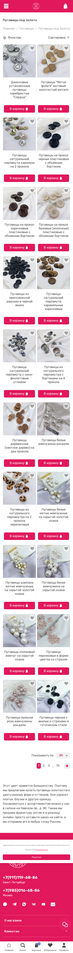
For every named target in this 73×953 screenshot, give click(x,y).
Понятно (36, 857)
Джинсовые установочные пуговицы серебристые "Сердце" (19, 89)
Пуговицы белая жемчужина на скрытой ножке (53, 586)
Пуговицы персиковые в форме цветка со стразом (53, 655)
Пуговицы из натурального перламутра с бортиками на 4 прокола (53, 374)
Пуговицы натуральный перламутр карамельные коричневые (53, 301)
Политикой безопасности (42, 849)
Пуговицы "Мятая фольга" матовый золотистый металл (53, 85)
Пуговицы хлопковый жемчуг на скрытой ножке (19, 655)
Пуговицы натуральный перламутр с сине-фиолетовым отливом (19, 374)
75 (58, 765)
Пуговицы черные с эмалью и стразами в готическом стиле (53, 721)
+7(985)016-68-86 (21, 890)
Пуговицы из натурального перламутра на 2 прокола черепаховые (19, 517)
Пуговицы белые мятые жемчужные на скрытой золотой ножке (53, 515)
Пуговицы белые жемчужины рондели (53, 442)
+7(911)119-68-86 (20, 877)
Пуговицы (26, 28)
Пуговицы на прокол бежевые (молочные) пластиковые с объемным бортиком (54, 230)
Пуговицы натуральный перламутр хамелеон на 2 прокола (19, 160)
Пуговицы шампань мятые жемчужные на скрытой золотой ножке (19, 588)
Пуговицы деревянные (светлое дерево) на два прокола (19, 445)
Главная (9, 28)
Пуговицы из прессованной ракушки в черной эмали (20, 299)
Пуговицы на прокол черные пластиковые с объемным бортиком (53, 160)
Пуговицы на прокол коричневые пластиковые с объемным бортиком (19, 230)
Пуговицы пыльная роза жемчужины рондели (19, 721)
